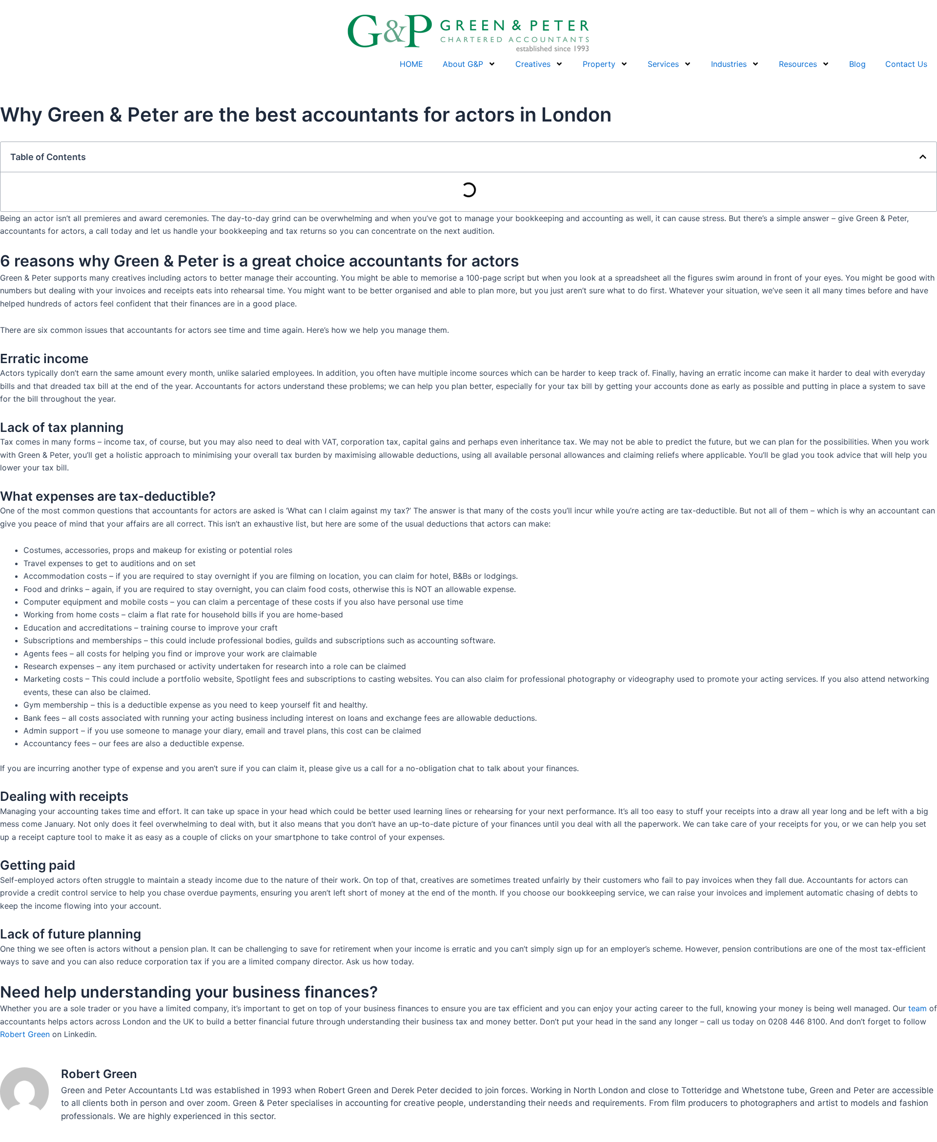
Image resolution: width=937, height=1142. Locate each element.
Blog (857, 64)
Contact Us (906, 64)
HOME (411, 64)
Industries (729, 64)
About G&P (463, 64)
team (917, 1008)
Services (663, 64)
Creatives (532, 64)
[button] (923, 157)
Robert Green (25, 1034)
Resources (798, 64)
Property (599, 64)
